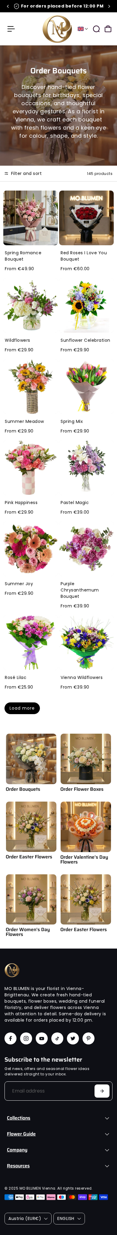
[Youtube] (42, 1038)
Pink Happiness (21, 503)
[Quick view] (52, 196)
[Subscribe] (102, 1091)
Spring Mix (72, 421)
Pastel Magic (75, 503)
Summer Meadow (24, 421)
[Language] (82, 29)
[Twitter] (73, 1038)
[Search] (96, 28)
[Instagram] (26, 1038)
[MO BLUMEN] (57, 28)
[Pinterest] (88, 1038)
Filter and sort (26, 173)
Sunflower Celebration (85, 340)
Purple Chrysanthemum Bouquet (80, 590)
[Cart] (108, 28)
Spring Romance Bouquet (23, 256)
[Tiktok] (57, 1038)
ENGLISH (65, 1218)
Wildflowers (17, 340)
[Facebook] (10, 1038)
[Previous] (8, 6)
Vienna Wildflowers (82, 677)
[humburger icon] (11, 28)
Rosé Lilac (15, 677)
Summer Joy (19, 584)
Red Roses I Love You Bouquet (84, 256)
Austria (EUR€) (24, 1218)
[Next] (108, 6)
